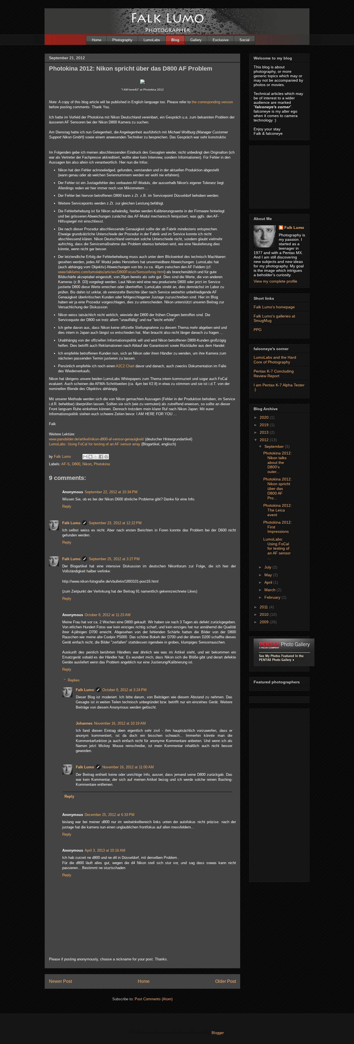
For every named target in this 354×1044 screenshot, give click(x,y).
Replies (74, 680)
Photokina (102, 464)
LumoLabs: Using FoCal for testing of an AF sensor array (94, 444)
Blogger (217, 1033)
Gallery (196, 40)
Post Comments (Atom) (154, 999)
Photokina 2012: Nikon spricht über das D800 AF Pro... (277, 488)
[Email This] (85, 456)
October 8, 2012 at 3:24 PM (124, 690)
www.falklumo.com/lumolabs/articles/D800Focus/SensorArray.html (111, 272)
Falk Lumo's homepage (274, 307)
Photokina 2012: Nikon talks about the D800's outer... (277, 462)
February (273, 597)
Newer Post (60, 981)
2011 (264, 607)
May (268, 575)
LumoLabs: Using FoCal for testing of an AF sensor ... (277, 548)
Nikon (87, 464)
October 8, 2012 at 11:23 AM (108, 615)
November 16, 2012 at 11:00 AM (128, 767)
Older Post (225, 981)
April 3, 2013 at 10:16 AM (105, 850)
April (268, 582)
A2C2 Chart (125, 366)
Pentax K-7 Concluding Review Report (274, 373)
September (274, 446)
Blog (175, 40)
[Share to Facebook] (101, 456)
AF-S (65, 464)
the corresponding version (212, 102)
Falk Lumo (71, 523)
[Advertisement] (281, 175)
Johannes (84, 723)
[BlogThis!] (90, 456)
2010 (265, 614)
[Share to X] (95, 456)
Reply (66, 506)
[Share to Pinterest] (106, 456)
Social (244, 40)
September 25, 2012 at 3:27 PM (114, 559)
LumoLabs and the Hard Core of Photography (275, 359)
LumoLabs (152, 40)
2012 (265, 440)
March (270, 590)
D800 (76, 464)
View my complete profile (275, 281)
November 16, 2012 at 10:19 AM (120, 723)
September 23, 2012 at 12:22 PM (115, 523)
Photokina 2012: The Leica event (277, 510)
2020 (265, 417)
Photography (122, 40)
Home (96, 40)
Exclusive (220, 40)
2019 (265, 425)
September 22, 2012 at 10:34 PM (111, 492)
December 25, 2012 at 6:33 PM (109, 815)
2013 (265, 432)
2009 (265, 622)
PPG (258, 329)
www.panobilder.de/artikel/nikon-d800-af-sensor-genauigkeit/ (96, 439)
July (268, 567)
